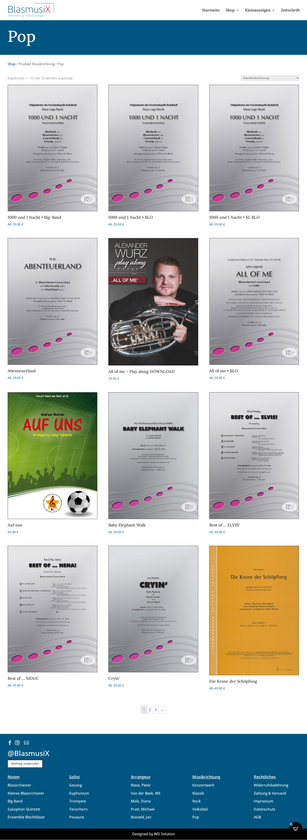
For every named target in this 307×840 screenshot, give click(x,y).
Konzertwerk (203, 785)
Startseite (211, 11)
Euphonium (79, 793)
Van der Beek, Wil (145, 793)
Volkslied (200, 809)
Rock (196, 801)
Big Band (15, 801)
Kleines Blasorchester (26, 793)
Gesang (75, 785)
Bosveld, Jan (141, 817)
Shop (230, 11)
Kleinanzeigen (258, 11)
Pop (195, 817)
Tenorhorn (78, 809)
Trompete (77, 801)
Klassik (198, 793)
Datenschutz (264, 809)
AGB (257, 817)
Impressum (263, 801)
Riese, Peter (141, 785)
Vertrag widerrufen (25, 764)
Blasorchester (19, 785)
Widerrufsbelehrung (271, 785)
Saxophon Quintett (24, 809)
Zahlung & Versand (270, 793)
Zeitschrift (290, 11)
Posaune (76, 817)
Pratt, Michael (142, 809)
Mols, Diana (141, 801)
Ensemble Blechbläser (26, 817)
